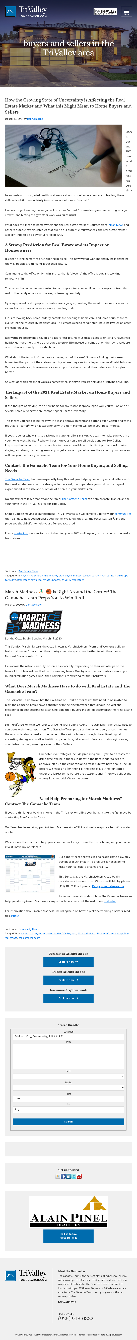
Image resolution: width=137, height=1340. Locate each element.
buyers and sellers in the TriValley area (42, 576)
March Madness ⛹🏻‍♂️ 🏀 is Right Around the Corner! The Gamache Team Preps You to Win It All (61, 595)
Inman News (115, 225)
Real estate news (27, 580)
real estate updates (49, 580)
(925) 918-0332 (68, 1236)
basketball (27, 934)
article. (15, 916)
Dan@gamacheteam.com (108, 886)
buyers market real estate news (83, 576)
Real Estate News (28, 571)
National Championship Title (113, 934)
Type (68, 1042)
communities (122, 514)
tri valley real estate (73, 580)
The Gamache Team (17, 479)
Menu (126, 14)
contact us (21, 533)
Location (69, 1032)
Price (68, 1094)
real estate (11, 938)
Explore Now (67, 962)
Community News (29, 929)
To (68, 1104)
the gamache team (29, 938)
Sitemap (81, 1335)
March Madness (87, 934)
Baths (68, 1083)
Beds (68, 1071)
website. (110, 901)
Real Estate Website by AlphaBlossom (104, 1335)
